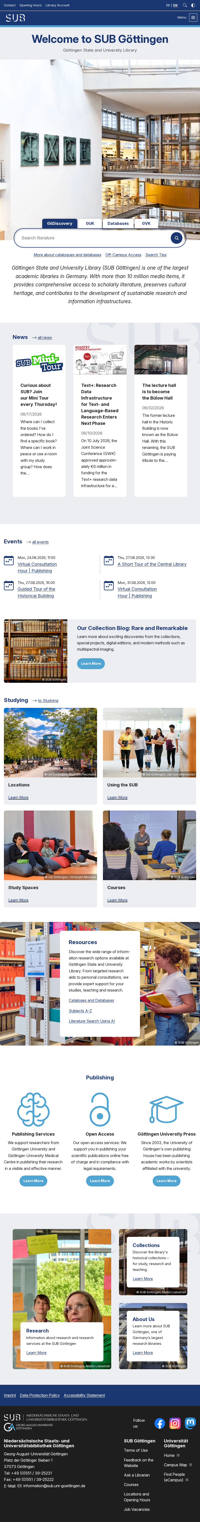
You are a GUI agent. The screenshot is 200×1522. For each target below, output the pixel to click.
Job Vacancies (137, 1509)
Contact (10, 5)
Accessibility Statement (84, 1395)
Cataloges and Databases (91, 1000)
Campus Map (176, 1464)
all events (40, 541)
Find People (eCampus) (174, 1477)
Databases (118, 223)
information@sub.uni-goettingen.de (54, 1485)
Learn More (91, 663)
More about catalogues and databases (67, 254)
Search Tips (156, 254)
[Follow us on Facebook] (159, 1423)
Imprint (10, 1395)
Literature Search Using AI (92, 1021)
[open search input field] (184, 5)
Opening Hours (31, 5)
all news (45, 337)
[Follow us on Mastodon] (190, 1423)
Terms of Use (136, 1450)
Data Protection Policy (40, 1395)
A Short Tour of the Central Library (152, 564)
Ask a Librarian (137, 1475)
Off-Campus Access (123, 254)
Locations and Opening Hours (137, 1497)
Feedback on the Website (138, 1463)
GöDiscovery (59, 223)
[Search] (176, 238)
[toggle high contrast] (193, 5)
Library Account (58, 5)
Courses (131, 1484)
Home (170, 1455)
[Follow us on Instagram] (175, 1423)
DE (168, 5)
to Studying (48, 700)
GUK (90, 223)
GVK (146, 223)
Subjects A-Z (80, 1010)
